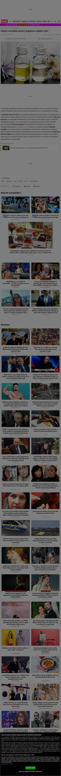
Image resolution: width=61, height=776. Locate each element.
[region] (30, 754)
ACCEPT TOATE (30, 768)
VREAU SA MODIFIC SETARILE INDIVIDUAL (30, 771)
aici (39, 748)
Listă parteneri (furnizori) (7, 764)
